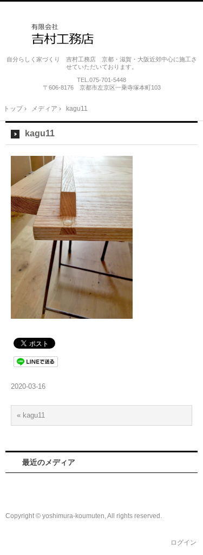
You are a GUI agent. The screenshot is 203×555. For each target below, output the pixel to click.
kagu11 (40, 133)
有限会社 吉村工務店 (101, 33)
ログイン (184, 542)
